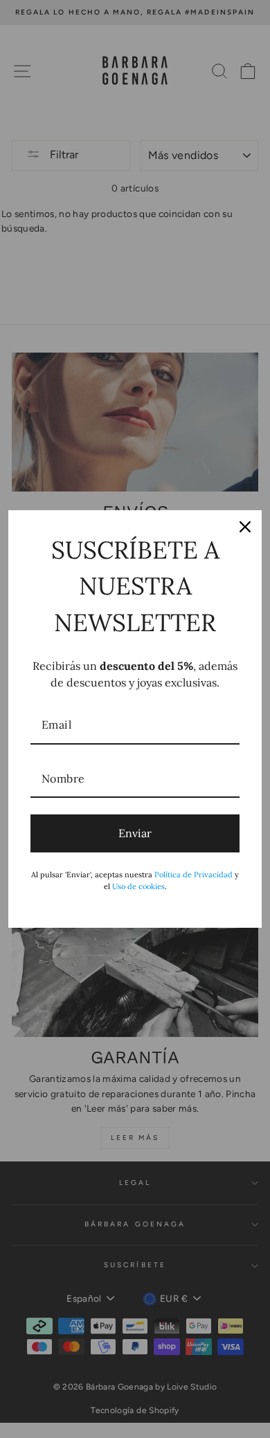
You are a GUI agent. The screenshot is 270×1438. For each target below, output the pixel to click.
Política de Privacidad (193, 874)
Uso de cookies (138, 886)
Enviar (135, 833)
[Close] (245, 526)
